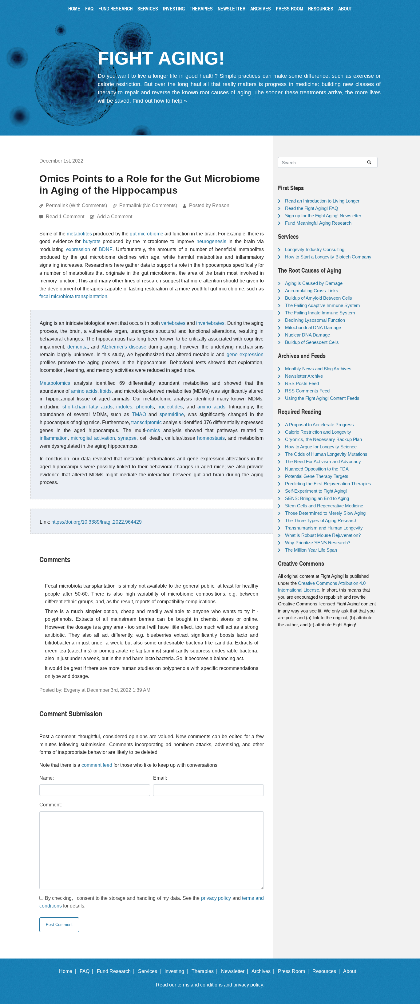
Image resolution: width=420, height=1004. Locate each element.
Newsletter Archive (304, 376)
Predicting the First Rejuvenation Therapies (328, 483)
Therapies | (206, 971)
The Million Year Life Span (311, 550)
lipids (106, 391)
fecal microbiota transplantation (73, 296)
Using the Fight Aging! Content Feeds (322, 398)
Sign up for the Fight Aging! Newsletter (323, 215)
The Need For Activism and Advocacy (323, 461)
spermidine (172, 414)
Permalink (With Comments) (76, 205)
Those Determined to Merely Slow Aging (325, 513)
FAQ (89, 8)
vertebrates (173, 323)
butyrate (92, 241)
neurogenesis (211, 241)
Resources (320, 8)
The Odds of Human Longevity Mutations (326, 454)
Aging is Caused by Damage (314, 283)
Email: (160, 778)
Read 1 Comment (65, 216)
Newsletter (231, 8)
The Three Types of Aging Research (321, 520)
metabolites (79, 233)
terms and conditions (200, 984)
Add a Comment (114, 216)
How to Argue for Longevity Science (321, 446)
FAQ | (88, 971)
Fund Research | (117, 971)
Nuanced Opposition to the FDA (317, 468)
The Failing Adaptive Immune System (322, 305)
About (345, 8)
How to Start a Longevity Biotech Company (328, 256)
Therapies (201, 8)
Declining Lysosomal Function (315, 320)
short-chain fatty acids (87, 406)
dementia (77, 346)
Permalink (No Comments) (148, 205)
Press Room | (294, 971)
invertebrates (210, 323)
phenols (145, 406)
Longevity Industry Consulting (314, 249)
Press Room (289, 8)
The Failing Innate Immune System (320, 312)
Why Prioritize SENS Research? (317, 542)
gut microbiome (146, 233)
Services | (150, 971)
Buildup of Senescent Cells (312, 342)
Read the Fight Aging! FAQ (311, 208)
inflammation (54, 438)
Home (74, 8)
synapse (127, 438)
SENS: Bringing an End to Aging (317, 498)
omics (153, 430)
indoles (124, 406)
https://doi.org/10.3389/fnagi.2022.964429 (96, 522)
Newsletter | (236, 971)
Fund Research (115, 8)
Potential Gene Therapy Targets (316, 476)
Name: (46, 778)
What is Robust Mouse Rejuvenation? (323, 535)
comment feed (96, 765)
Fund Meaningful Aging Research (318, 223)
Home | (68, 971)
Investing (174, 8)
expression (78, 249)
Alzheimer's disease (123, 346)
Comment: (50, 804)
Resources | (327, 971)
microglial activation (93, 438)
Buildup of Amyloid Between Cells (318, 298)
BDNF (106, 249)
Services (147, 8)
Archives (260, 8)
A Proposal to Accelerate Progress (319, 424)
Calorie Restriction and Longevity (318, 432)
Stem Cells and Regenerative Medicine (324, 505)
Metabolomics (55, 383)
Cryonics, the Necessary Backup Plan (323, 439)
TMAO (139, 414)
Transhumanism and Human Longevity (324, 527)
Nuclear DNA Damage (307, 334)
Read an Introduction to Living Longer (322, 200)
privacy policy (216, 898)
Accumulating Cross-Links (311, 290)
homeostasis (211, 438)
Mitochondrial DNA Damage (313, 327)
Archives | (264, 971)
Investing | (177, 971)
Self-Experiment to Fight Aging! (316, 491)
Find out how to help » (160, 101)
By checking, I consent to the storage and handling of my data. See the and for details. (151, 902)
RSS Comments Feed (307, 390)
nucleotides (170, 406)
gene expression (245, 354)
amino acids (84, 391)
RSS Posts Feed (302, 383)
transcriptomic (146, 422)
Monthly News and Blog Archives (318, 368)
